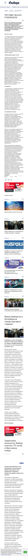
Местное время (18, 10)
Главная (6, 10)
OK (25, 552)
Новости (11, 10)
